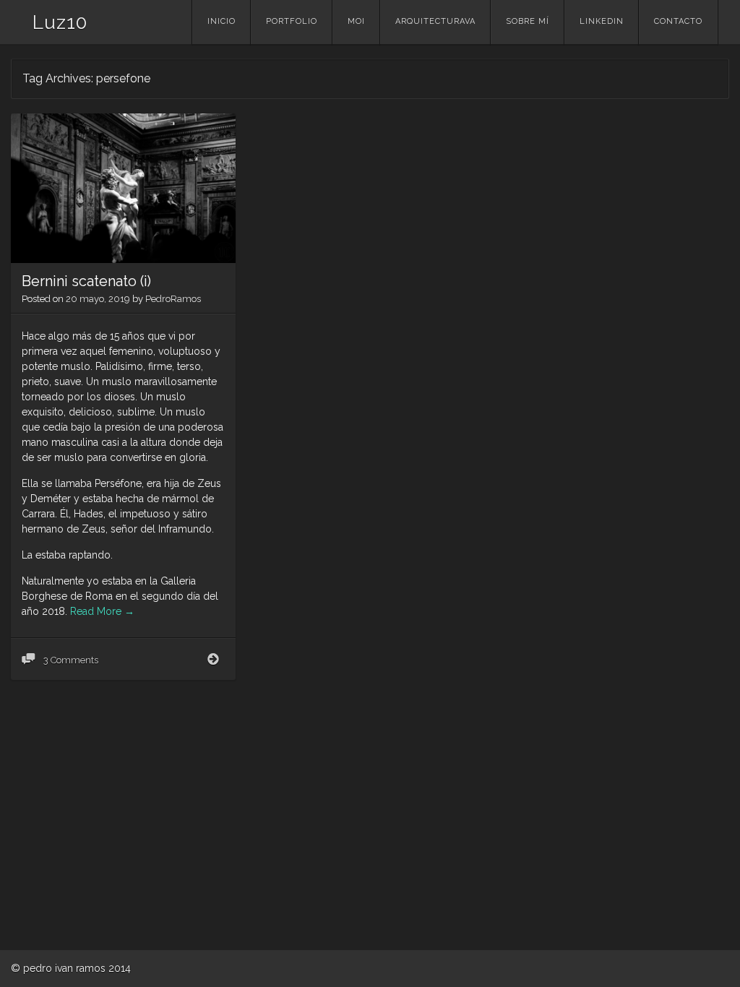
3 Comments (69, 660)
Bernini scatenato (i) (86, 281)
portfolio (291, 21)
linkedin (602, 21)
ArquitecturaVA (435, 21)
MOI (356, 21)
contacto (678, 21)
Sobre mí (527, 21)
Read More (102, 611)
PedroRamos (173, 298)
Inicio (221, 21)
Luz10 (60, 22)
